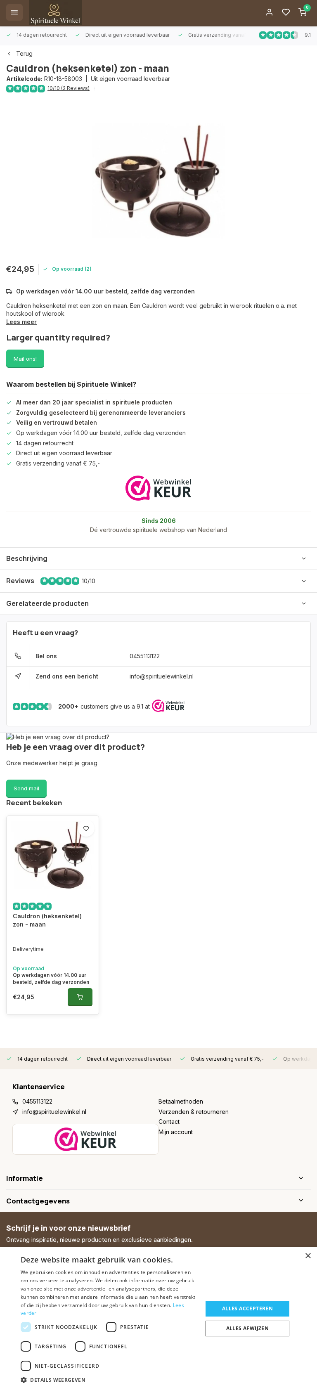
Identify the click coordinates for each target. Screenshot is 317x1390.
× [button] (308, 1256)
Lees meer (21, 321)
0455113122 (145, 656)
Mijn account (175, 1131)
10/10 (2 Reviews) (68, 88)
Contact (169, 1121)
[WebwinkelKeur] (158, 488)
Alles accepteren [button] (247, 1308)
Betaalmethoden (180, 1101)
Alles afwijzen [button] (247, 1328)
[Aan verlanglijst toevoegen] (86, 828)
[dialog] (158, 1318)
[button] (109, 1380)
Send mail (26, 788)
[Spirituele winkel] (55, 12)
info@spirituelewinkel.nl (162, 676)
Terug (24, 53)
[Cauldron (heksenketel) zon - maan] (53, 855)
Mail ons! (25, 358)
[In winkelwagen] (80, 997)
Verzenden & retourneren (193, 1111)
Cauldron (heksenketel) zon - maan (47, 920)
